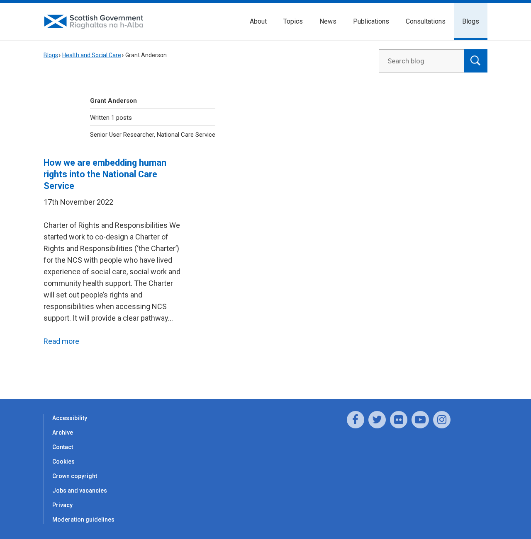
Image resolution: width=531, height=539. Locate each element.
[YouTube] (420, 419)
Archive (62, 432)
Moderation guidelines (83, 519)
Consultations (426, 21)
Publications (371, 21)
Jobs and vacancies (79, 490)
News (327, 21)
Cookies (63, 461)
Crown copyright (74, 476)
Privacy (62, 505)
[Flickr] (398, 419)
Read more (61, 341)
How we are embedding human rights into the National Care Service (105, 174)
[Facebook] (355, 419)
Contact (62, 447)
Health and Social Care (91, 55)
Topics (293, 21)
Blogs (470, 21)
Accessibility (69, 418)
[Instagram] (442, 419)
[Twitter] (377, 419)
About (258, 21)
